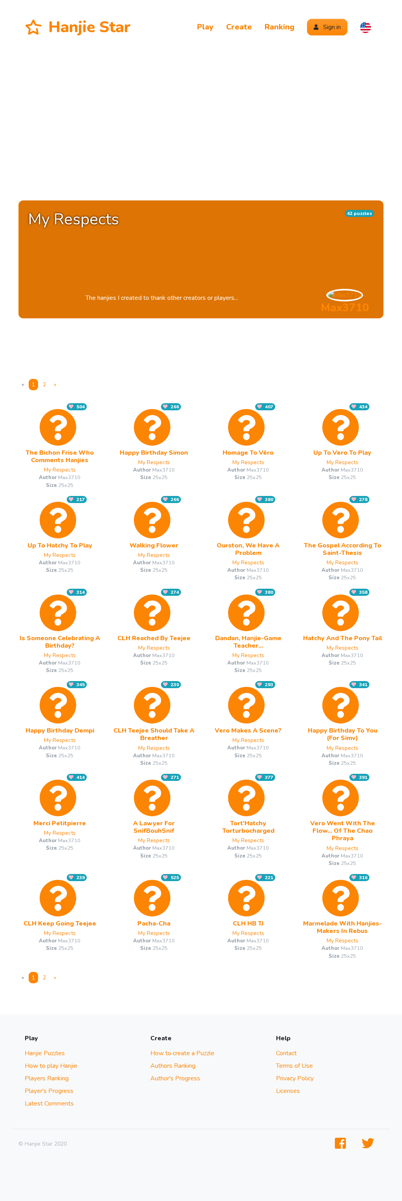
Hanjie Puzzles (45, 1053)
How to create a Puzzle (182, 1053)
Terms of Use (294, 1065)
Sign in (331, 27)
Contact (286, 1053)
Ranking (279, 27)
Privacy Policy (295, 1078)
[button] (365, 27)
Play (205, 27)
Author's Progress (175, 1078)
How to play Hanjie (51, 1065)
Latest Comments (49, 1103)
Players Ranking (47, 1078)
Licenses (288, 1091)
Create (239, 27)
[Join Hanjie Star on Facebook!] (342, 1143)
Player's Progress (49, 1091)
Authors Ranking (173, 1065)
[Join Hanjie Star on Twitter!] (369, 1143)
